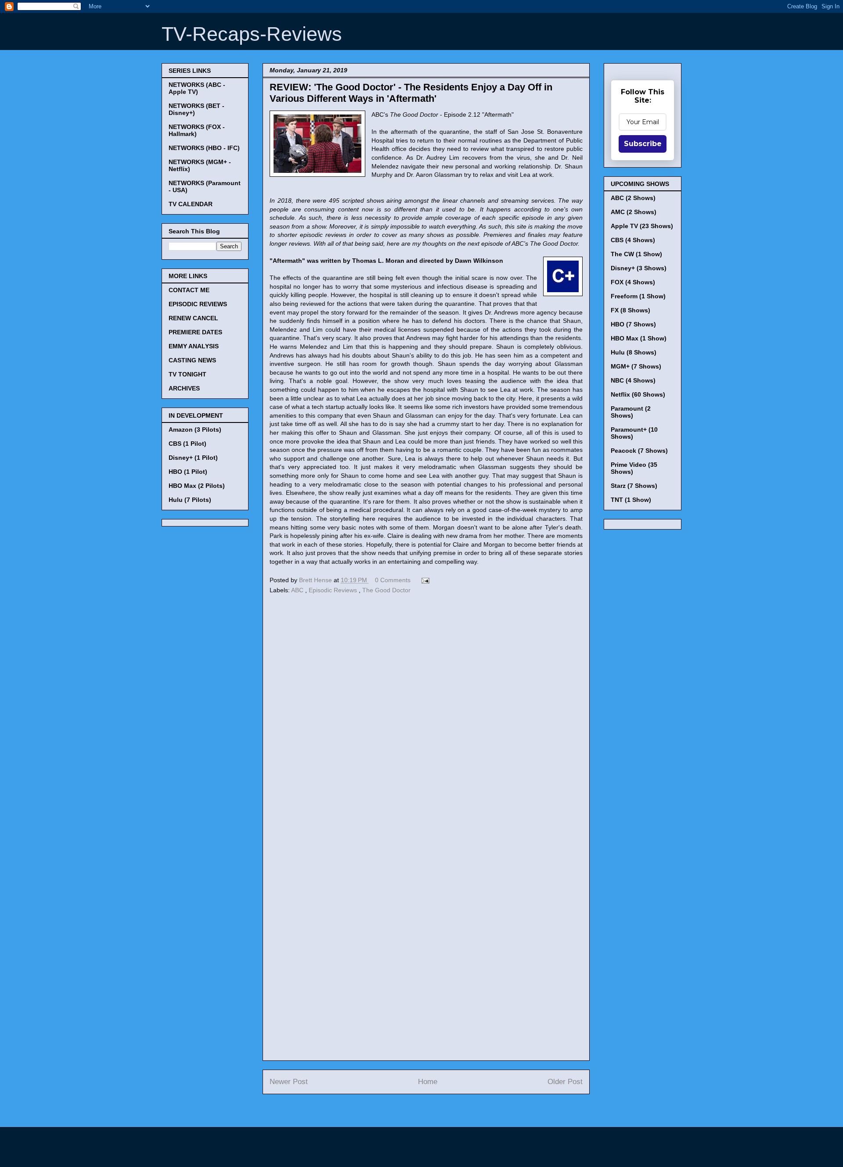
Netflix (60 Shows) (638, 394)
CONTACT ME (189, 290)
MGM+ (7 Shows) (636, 366)
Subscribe (643, 144)
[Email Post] (423, 580)
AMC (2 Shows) (633, 211)
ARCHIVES (184, 388)
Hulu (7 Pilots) (190, 499)
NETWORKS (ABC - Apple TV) (197, 88)
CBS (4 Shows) (633, 239)
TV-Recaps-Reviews (252, 34)
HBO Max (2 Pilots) (197, 485)
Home (427, 1082)
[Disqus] (426, 717)
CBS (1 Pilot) (187, 443)
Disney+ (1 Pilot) (193, 457)
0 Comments (393, 580)
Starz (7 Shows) (634, 485)
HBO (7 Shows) (633, 324)
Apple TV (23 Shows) (642, 225)
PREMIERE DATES (195, 332)
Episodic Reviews (334, 590)
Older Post (565, 1082)
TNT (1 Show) (631, 499)
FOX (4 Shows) (633, 282)
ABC (298, 590)
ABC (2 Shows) (633, 197)
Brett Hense (316, 580)
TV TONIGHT (187, 374)
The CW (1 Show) (636, 254)
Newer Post (289, 1082)
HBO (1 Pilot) (188, 471)
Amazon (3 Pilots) (195, 429)
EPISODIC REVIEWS (198, 304)
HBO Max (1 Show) (638, 338)
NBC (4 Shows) (633, 380)
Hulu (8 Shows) (633, 352)
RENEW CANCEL (193, 318)
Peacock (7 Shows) (639, 450)
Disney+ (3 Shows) (638, 268)
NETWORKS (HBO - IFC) (204, 147)
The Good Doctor (386, 590)
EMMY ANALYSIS (194, 346)
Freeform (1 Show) (638, 296)
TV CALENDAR (191, 204)
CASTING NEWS (192, 360)
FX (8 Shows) (630, 310)
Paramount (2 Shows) (631, 412)
